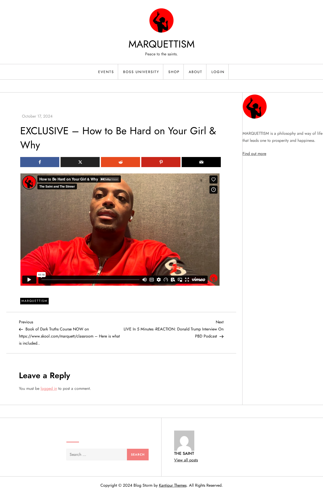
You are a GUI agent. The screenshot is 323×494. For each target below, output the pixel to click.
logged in (49, 388)
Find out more (254, 153)
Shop (174, 71)
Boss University (141, 71)
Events (106, 71)
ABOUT (195, 71)
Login (218, 71)
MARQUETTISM (161, 44)
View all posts (186, 460)
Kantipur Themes (172, 485)
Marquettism (34, 301)
